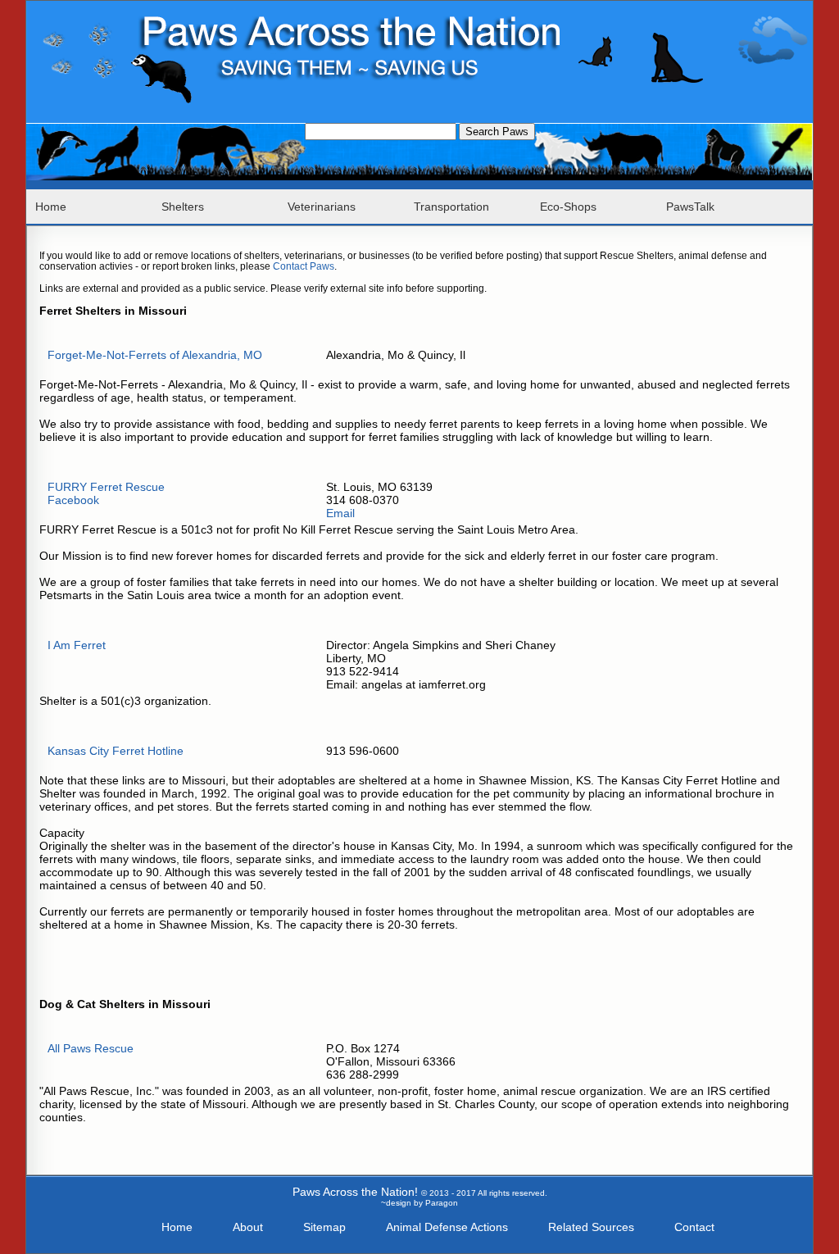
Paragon (441, 1202)
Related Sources (591, 1227)
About (248, 1227)
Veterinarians (322, 206)
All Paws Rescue (91, 1048)
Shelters (182, 206)
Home (50, 206)
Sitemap (324, 1227)
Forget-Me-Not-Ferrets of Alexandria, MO (155, 354)
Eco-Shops (568, 206)
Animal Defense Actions (447, 1227)
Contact (694, 1227)
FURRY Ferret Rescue (106, 486)
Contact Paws (303, 266)
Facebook (73, 500)
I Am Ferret (77, 645)
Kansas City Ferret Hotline (116, 750)
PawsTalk (690, 206)
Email (340, 513)
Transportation (451, 206)
